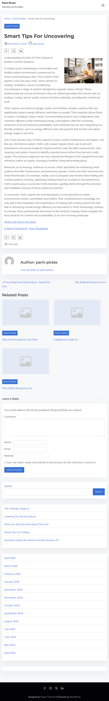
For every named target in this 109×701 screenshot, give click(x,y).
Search (8, 486)
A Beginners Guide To (66, 339)
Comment (10, 416)
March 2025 (11, 566)
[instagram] (50, 689)
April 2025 (9, 558)
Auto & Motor (19, 18)
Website (9, 455)
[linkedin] (62, 689)
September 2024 (13, 613)
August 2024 (11, 621)
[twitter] (14, 51)
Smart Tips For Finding (16, 532)
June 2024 (10, 637)
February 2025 (12, 574)
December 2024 (13, 589)
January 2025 (11, 581)
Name (8, 442)
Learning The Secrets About (20, 516)
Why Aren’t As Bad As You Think (19, 339)
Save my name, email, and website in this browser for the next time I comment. (51, 462)
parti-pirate (38, 44)
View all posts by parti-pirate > (37, 269)
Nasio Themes (48, 697)
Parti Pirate (9, 2)
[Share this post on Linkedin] (21, 51)
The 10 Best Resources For (17, 388)
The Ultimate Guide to (16, 508)
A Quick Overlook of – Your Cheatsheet (26, 228)
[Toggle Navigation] (103, 5)
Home (7, 18)
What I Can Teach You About (20, 222)
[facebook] (6, 51)
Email (8, 449)
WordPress (75, 697)
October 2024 (12, 605)
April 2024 (9, 653)
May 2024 (9, 645)
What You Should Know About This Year (26, 524)
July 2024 (9, 629)
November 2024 (13, 597)
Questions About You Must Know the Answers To (31, 540)
